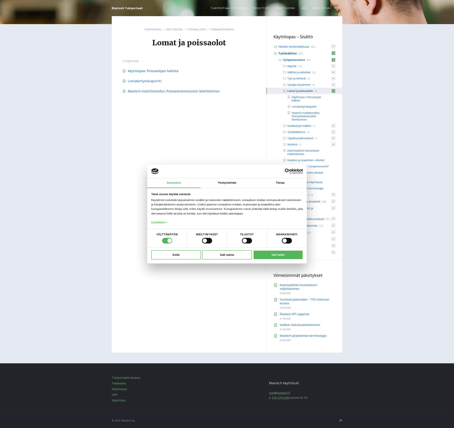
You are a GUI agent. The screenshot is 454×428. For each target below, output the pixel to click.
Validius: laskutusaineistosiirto (300, 325)
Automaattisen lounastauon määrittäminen (298, 287)
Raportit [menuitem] (292, 66)
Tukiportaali (153, 29)
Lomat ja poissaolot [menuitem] (300, 91)
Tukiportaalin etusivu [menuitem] (228, 8)
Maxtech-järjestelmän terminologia (303, 336)
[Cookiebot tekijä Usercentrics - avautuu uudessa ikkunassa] (287, 171)
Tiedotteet (119, 383)
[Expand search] (339, 8)
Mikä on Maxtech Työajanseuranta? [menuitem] (307, 166)
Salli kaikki (278, 254)
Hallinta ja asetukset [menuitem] (299, 72)
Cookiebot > (159, 222)
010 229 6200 (280, 398)
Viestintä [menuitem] (292, 144)
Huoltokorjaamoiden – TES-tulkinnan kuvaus (304, 301)
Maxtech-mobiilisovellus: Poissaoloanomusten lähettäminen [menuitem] (306, 116)
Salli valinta (227, 254)
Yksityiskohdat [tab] (227, 182)
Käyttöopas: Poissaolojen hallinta (153, 71)
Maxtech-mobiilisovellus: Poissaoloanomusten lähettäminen (174, 91)
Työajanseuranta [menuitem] (294, 59)
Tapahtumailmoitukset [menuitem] (300, 138)
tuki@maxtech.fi (279, 393)
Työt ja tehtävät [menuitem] (296, 78)
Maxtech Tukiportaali (127, 8)
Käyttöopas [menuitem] (285, 8)
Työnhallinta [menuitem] (287, 53)
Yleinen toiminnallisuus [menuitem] (293, 47)
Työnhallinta (196, 29)
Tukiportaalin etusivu (126, 378)
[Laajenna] (333, 46)
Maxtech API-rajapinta (294, 314)
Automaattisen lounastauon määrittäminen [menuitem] (303, 152)
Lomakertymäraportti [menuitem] (304, 106)
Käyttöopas (174, 29)
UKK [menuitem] (304, 8)
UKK (114, 395)
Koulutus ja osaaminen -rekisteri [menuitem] (305, 160)
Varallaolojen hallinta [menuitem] (299, 125)
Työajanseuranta (222, 29)
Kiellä (176, 254)
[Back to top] (340, 420)
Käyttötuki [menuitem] (322, 8)
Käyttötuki (119, 400)
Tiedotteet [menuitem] (261, 8)
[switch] (207, 241)
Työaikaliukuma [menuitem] (296, 132)
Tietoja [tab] (280, 182)
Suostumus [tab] (174, 182)
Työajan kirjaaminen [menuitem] (299, 84)
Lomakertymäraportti (144, 81)
